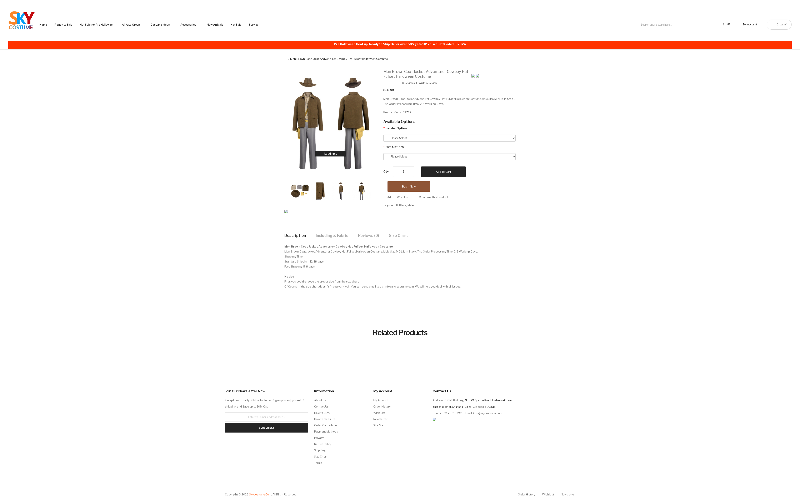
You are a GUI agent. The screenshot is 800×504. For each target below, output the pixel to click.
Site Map (379, 425)
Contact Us (321, 406)
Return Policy (322, 444)
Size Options (394, 147)
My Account (380, 400)
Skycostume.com (260, 494)
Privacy (319, 437)
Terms (318, 462)
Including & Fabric (332, 235)
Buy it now (409, 186)
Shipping (320, 450)
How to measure (324, 419)
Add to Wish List (398, 197)
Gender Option (396, 128)
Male (411, 205)
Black (402, 205)
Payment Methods (326, 431)
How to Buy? (322, 412)
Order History (382, 406)
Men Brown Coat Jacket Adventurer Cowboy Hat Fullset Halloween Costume (339, 58)
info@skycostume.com (399, 286)
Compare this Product (433, 197)
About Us (320, 400)
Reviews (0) (368, 235)
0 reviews (408, 83)
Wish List (379, 412)
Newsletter (380, 419)
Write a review (428, 83)
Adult (394, 205)
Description (295, 235)
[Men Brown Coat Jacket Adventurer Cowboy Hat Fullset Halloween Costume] (300, 191)
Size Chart (398, 235)
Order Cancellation (326, 425)
